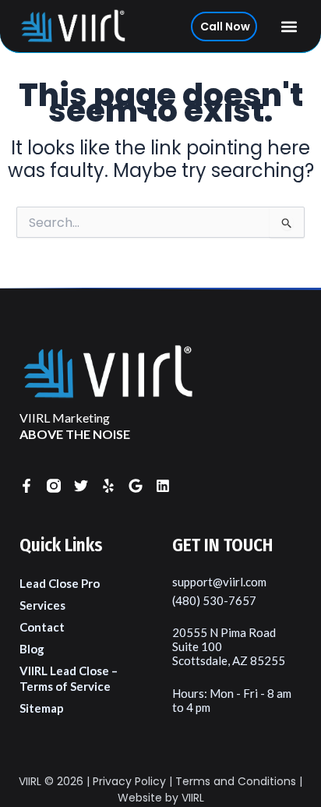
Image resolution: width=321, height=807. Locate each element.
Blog (31, 649)
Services (42, 605)
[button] (289, 26)
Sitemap (41, 708)
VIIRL (30, 781)
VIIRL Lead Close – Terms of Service (68, 678)
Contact (42, 627)
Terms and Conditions (235, 781)
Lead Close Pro (59, 583)
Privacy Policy (129, 781)
